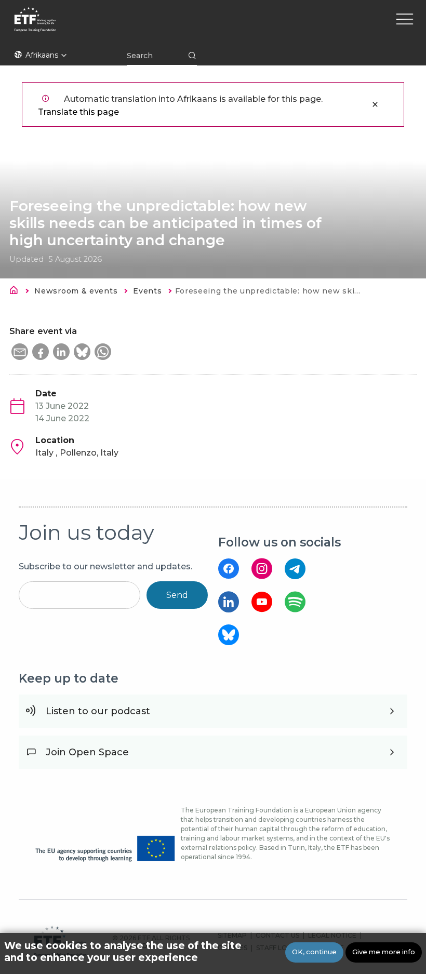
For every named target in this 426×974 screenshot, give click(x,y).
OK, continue (314, 952)
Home (16, 292)
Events (147, 291)
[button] (19, 351)
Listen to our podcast (98, 711)
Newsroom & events (75, 291)
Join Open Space (87, 752)
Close (375, 104)
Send (177, 595)
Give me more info (383, 952)
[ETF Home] (126, 26)
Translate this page (78, 112)
